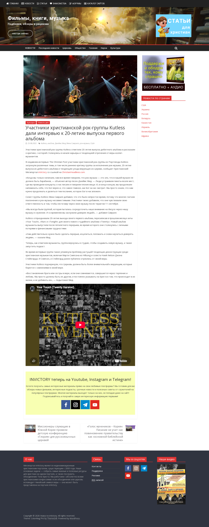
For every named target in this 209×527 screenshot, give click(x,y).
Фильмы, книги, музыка (38, 18)
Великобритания (149, 131)
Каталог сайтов (96, 3)
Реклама (96, 475)
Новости (29, 3)
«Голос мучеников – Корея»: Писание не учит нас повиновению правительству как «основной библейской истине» (103, 433)
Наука (104, 48)
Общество (80, 48)
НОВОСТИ (30, 48)
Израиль (145, 127)
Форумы (76, 3)
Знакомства (59, 3)
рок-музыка (85, 143)
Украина (145, 109)
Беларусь (145, 118)
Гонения (93, 48)
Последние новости (49, 48)
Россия (144, 114)
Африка (145, 136)
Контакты (96, 466)
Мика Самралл (73, 143)
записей (98, 480)
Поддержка (97, 471)
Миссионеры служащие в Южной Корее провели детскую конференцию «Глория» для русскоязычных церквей (56, 433)
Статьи (43, 3)
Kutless (44, 143)
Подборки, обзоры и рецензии (28, 23)
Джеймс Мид (60, 143)
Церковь (67, 48)
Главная (14, 3)
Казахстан (146, 122)
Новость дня (43, 122)
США (92, 143)
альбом (50, 143)
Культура (115, 48)
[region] (104, 25)
